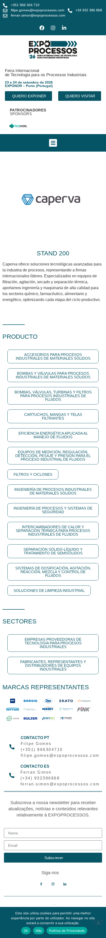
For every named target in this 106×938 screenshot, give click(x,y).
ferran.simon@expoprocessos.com (38, 15)
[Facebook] (42, 28)
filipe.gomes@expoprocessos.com (37, 10)
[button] (53, 143)
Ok (26, 931)
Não (38, 931)
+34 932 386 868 (88, 10)
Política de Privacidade (67, 931)
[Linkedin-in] (64, 28)
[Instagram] (53, 28)
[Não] (98, 922)
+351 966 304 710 (25, 5)
